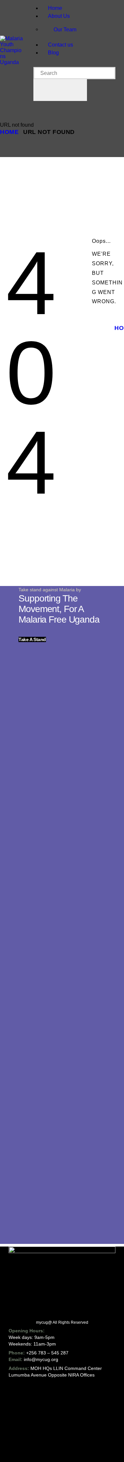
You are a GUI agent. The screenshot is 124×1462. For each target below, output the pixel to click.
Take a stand (32, 639)
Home (9, 132)
